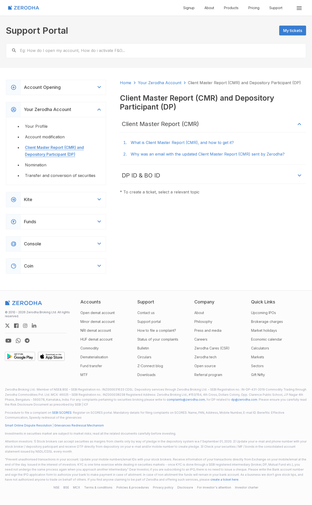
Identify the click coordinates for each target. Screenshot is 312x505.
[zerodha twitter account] (7, 325)
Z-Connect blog (150, 366)
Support (275, 8)
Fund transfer (91, 366)
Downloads (146, 375)
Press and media (207, 330)
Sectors (257, 366)
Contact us (146, 313)
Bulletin (143, 348)
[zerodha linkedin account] (34, 325)
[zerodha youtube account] (8, 340)
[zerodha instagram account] (25, 325)
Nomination (35, 164)
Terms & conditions (98, 487)
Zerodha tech (205, 357)
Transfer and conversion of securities (60, 175)
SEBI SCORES (62, 412)
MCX (76, 487)
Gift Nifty (258, 375)
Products (231, 8)
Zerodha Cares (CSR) (212, 348)
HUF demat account (96, 339)
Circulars (144, 357)
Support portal (149, 321)
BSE (66, 487)
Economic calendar (266, 339)
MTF (84, 375)
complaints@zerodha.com (186, 399)
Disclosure (185, 487)
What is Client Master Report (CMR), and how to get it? (182, 142)
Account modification (45, 136)
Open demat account (97, 313)
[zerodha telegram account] (27, 340)
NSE (56, 487)
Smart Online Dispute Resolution (28, 425)
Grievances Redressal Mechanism (79, 425)
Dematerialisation (94, 357)
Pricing (253, 8)
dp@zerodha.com (244, 399)
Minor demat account (97, 321)
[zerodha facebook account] (16, 325)
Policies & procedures (132, 487)
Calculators (260, 348)
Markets (257, 357)
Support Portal (37, 30)
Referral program (208, 375)
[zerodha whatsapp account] (18, 340)
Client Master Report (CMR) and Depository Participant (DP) (54, 151)
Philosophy (203, 321)
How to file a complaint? (156, 330)
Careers (200, 339)
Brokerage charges (267, 321)
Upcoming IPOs (263, 313)
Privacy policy (163, 487)
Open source (205, 366)
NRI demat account (95, 330)
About (209, 8)
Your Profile (36, 126)
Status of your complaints (157, 339)
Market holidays (264, 330)
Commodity (89, 348)
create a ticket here (224, 479)
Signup (189, 8)
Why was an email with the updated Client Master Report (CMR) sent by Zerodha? (208, 154)
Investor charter (246, 487)
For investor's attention (214, 487)
